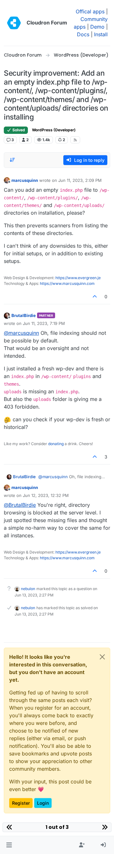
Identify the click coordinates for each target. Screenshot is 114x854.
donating (56, 443)
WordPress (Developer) (54, 129)
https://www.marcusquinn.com (67, 283)
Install (101, 34)
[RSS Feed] (75, 139)
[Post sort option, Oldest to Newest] (12, 160)
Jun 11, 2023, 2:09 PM (80, 180)
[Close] (102, 657)
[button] (9, 845)
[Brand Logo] (14, 23)
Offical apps (90, 11)
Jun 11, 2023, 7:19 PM (44, 323)
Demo (97, 27)
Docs (83, 34)
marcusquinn (24, 180)
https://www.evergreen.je (78, 277)
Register (21, 803)
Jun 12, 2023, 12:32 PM (46, 495)
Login (43, 803)
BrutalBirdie (23, 315)
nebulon (28, 588)
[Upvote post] (95, 296)
